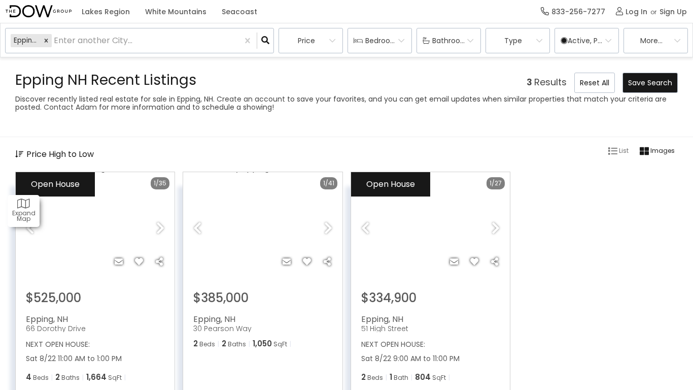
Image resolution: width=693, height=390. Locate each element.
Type (513, 41)
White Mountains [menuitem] (175, 12)
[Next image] (160, 229)
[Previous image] (30, 229)
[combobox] (55, 41)
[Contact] (119, 262)
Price (306, 41)
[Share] (159, 262)
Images (662, 150)
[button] (46, 40)
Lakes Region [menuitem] (106, 12)
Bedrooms (383, 41)
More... (651, 41)
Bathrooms (451, 41)
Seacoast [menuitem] (239, 12)
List (623, 150)
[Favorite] (139, 262)
